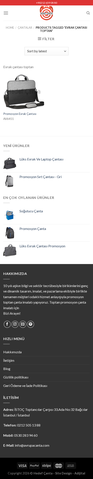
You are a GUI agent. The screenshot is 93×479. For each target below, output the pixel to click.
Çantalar (25, 27)
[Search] (88, 13)
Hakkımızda (12, 352)
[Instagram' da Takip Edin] (15, 324)
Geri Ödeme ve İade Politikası (25, 385)
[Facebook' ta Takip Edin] (7, 324)
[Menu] (5, 13)
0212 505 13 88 (28, 425)
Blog (6, 369)
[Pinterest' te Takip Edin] (30, 324)
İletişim (8, 360)
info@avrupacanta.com (32, 445)
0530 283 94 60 (25, 435)
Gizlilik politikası (15, 377)
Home (10, 27)
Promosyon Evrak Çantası (19, 114)
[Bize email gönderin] (22, 324)
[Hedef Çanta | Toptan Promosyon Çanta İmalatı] (46, 13)
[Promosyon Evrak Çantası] (23, 91)
